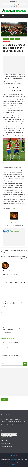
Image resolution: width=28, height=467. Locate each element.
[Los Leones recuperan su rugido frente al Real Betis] (14, 287)
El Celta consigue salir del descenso (11, 343)
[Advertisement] (14, 65)
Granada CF (18, 38)
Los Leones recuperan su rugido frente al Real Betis (13, 303)
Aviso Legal (4, 440)
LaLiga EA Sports (6, 41)
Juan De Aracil (6, 54)
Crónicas (12, 38)
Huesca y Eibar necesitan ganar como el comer (13, 329)
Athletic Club (5, 38)
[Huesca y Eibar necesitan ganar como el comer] (14, 313)
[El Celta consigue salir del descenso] (7, 339)
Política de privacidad (6, 446)
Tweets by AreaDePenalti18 (7, 403)
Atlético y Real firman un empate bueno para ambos (13, 257)
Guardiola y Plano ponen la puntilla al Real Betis (15, 251)
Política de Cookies (5, 443)
